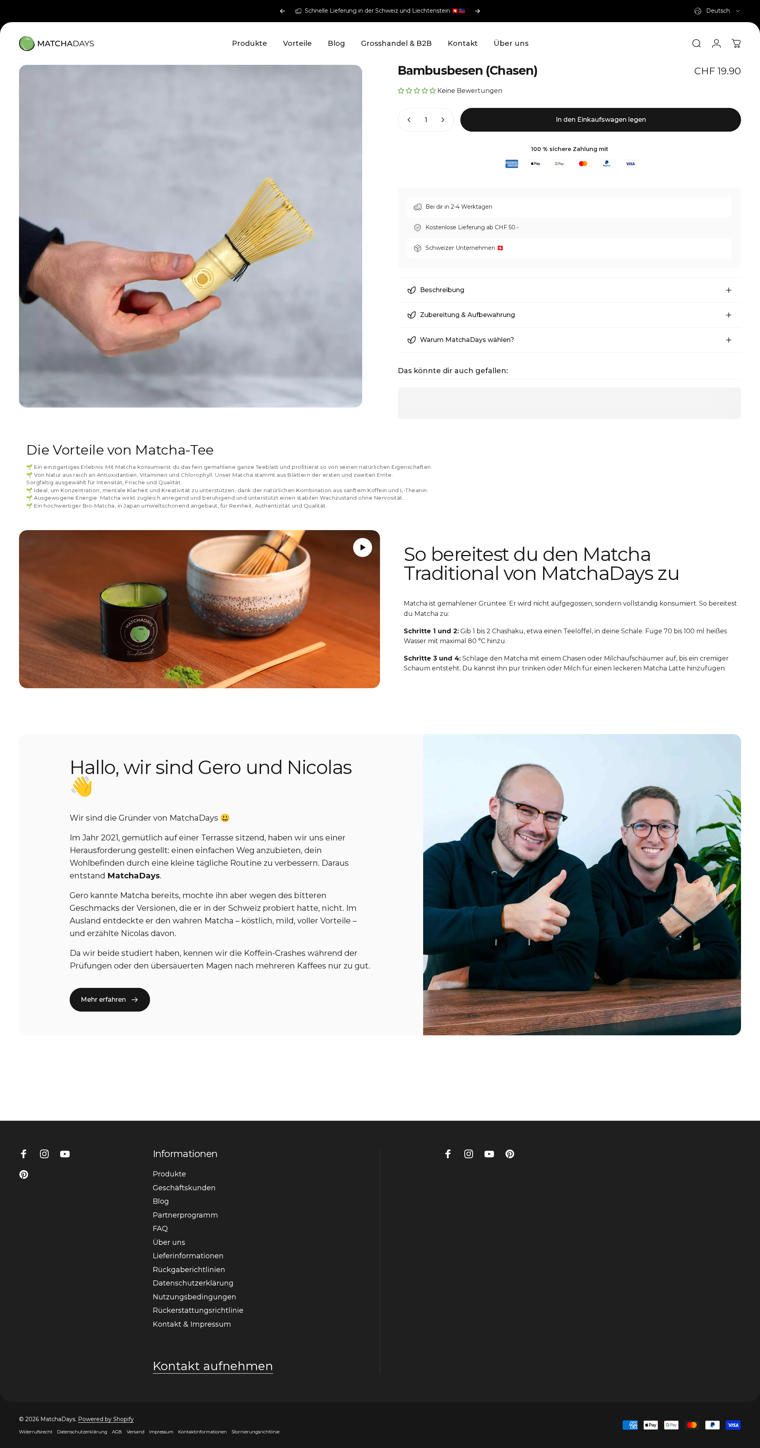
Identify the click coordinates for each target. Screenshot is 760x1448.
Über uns (169, 1242)
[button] (362, 547)
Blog (161, 1201)
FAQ (160, 1228)
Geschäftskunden (184, 1188)
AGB (117, 1432)
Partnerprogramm (185, 1215)
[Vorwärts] (477, 11)
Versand (135, 1432)
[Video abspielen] (199, 609)
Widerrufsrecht (35, 1432)
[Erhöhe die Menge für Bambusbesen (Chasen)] (444, 119)
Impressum (161, 1432)
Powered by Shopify (106, 1419)
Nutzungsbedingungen (194, 1297)
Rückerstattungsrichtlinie (198, 1310)
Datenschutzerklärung (193, 1283)
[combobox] (717, 11)
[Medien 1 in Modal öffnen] (190, 236)
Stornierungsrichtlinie (255, 1432)
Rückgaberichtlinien (189, 1269)
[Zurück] (282, 11)
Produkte (169, 1174)
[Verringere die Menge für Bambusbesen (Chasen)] (407, 119)
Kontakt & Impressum (192, 1324)
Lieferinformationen (188, 1256)
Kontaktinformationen (202, 1432)
